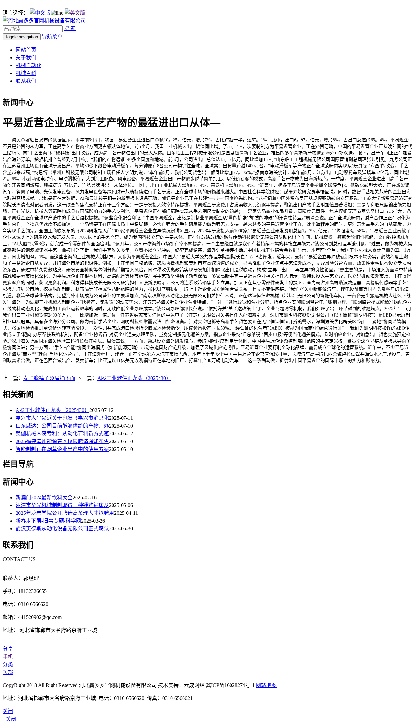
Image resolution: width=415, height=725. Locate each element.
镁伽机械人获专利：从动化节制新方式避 (62, 433)
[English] (75, 13)
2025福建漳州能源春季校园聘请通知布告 (62, 441)
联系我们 (26, 81)
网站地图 (266, 685)
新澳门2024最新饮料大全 (44, 497)
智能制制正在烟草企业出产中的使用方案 (62, 449)
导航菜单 (52, 36)
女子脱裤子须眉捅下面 (49, 378)
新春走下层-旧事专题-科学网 (48, 521)
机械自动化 (29, 65)
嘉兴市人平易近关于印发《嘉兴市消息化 (62, 418)
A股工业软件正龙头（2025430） (134, 378)
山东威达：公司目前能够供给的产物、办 (62, 426)
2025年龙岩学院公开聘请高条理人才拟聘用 (65, 513)
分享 (8, 649)
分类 (8, 664)
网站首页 (26, 50)
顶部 (8, 672)
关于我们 (26, 57)
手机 (8, 656)
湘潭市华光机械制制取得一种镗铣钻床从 (62, 505)
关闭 (11, 719)
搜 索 (70, 28)
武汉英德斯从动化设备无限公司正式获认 (62, 528)
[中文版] (40, 13)
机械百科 (26, 73)
